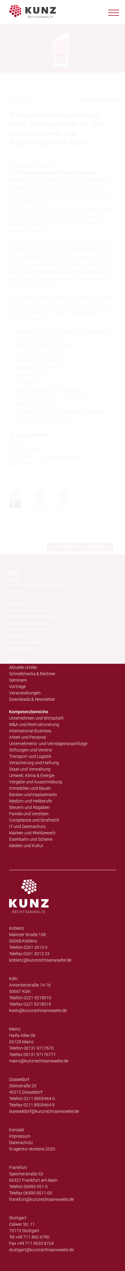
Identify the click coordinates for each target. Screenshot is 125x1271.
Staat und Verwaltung (29, 769)
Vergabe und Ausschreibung (35, 781)
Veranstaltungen (25, 692)
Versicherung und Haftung (34, 762)
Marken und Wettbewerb (32, 832)
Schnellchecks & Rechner (32, 673)
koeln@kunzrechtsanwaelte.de (38, 1010)
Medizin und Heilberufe (30, 801)
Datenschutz (21, 1142)
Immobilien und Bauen (30, 788)
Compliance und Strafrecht (34, 820)
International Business (30, 730)
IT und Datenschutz (27, 826)
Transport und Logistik (30, 756)
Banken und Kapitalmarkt (33, 794)
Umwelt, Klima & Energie (31, 775)
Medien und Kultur (26, 845)
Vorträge (17, 686)
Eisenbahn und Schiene (30, 839)
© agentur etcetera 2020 (32, 1149)
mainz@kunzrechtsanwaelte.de (38, 1060)
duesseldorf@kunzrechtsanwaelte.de (44, 1111)
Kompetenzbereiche (28, 711)
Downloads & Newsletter (32, 699)
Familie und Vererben (29, 813)
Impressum (19, 1136)
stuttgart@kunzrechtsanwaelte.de (41, 1249)
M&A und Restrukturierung (34, 724)
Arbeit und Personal (27, 737)
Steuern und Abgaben (29, 807)
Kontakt (16, 1129)
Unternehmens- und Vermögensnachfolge (48, 743)
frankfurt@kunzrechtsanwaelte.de (41, 1199)
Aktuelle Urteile (23, 667)
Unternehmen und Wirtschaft (36, 718)
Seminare (18, 680)
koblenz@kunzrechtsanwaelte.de (40, 960)
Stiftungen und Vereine (30, 750)
